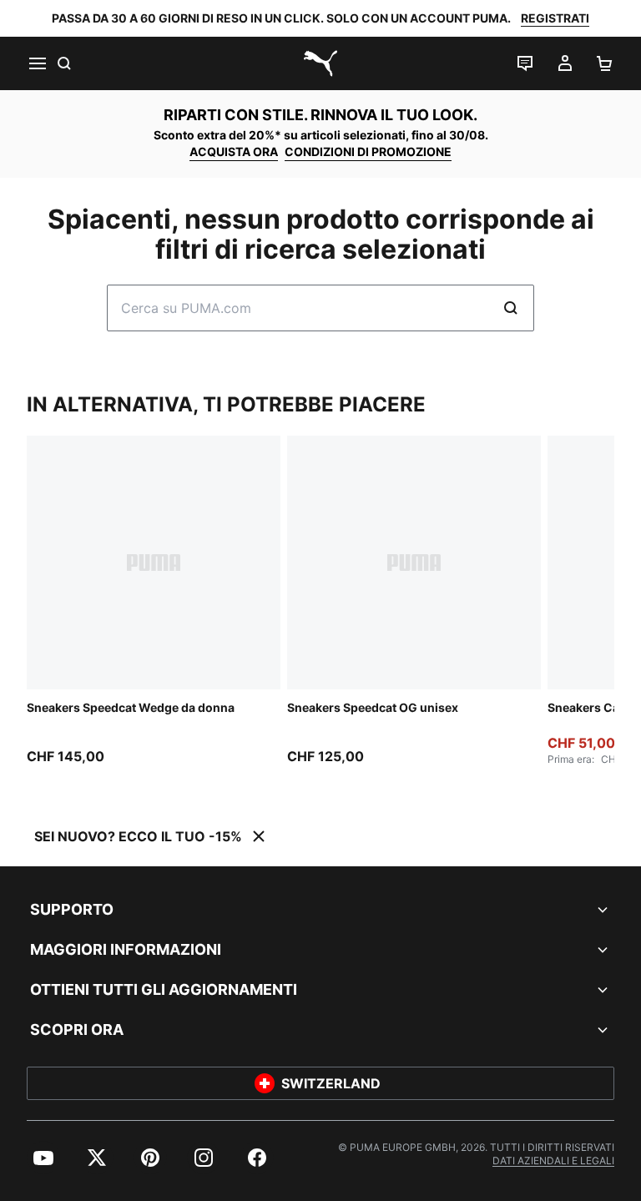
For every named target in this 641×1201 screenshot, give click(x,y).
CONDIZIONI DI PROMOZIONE (368, 151)
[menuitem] (43, 1157)
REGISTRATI (555, 18)
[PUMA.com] (320, 63)
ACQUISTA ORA (233, 151)
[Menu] (36, 63)
